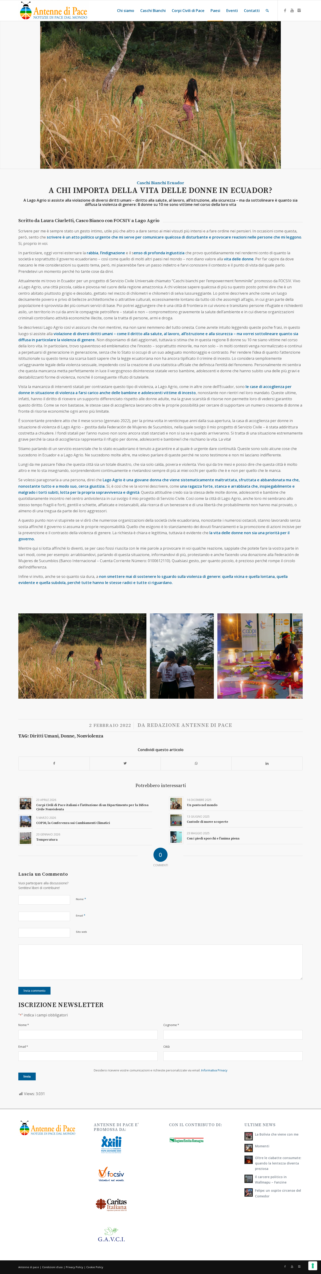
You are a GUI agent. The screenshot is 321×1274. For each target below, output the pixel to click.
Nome (81, 899)
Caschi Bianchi (151, 183)
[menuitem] (125, 10)
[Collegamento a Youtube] (292, 10)
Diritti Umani (44, 736)
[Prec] (29, 656)
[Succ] (292, 656)
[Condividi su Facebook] (54, 763)
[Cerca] (267, 10)
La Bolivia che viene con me (276, 1134)
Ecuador (175, 183)
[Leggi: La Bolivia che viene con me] (248, 1136)
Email (80, 915)
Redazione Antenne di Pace (189, 725)
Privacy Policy (74, 1267)
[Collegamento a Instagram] (299, 10)
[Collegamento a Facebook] (285, 10)
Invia (27, 1076)
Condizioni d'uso (52, 1267)
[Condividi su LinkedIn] (267, 763)
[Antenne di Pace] (53, 10)
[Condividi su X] (125, 763)
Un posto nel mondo (202, 805)
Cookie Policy (94, 1267)
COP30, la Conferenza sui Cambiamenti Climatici (73, 823)
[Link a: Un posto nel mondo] (176, 803)
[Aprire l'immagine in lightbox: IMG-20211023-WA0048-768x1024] (208, 693)
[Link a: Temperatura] (25, 838)
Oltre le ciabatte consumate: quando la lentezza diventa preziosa (278, 1163)
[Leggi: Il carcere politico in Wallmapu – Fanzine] (248, 1179)
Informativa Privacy (214, 1070)
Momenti (262, 1146)
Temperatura (47, 840)
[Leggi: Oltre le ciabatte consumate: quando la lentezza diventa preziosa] (248, 1160)
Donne (67, 736)
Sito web (81, 931)
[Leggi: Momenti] (248, 1148)
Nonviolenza (90, 736)
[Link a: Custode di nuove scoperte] (176, 820)
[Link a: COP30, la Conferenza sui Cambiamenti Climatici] (25, 821)
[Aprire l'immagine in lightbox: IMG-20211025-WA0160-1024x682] (141, 693)
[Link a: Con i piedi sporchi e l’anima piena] (176, 837)
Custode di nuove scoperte (207, 822)
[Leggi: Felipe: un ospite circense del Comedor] (248, 1192)
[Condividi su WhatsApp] (196, 763)
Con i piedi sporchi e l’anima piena (213, 838)
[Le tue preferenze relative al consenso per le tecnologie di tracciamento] (312, 1265)
